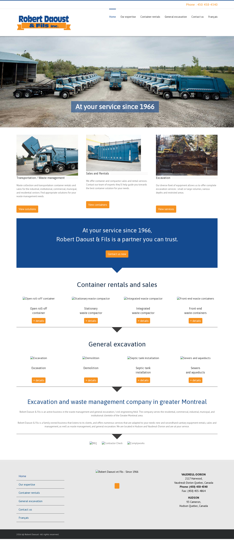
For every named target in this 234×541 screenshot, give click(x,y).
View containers (97, 204)
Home (22, 476)
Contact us (25, 509)
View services (166, 209)
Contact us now (117, 254)
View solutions (27, 209)
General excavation (30, 501)
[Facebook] (117, 486)
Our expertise (27, 484)
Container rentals (29, 492)
